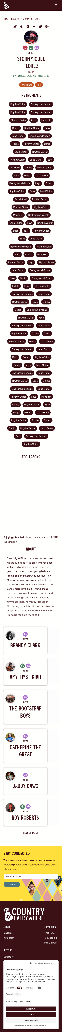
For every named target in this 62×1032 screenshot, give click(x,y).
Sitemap (7, 950)
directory (15, 18)
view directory (31, 832)
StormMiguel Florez (31, 18)
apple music (52, 537)
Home (5, 18)
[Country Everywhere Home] (5, 5)
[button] (56, 5)
